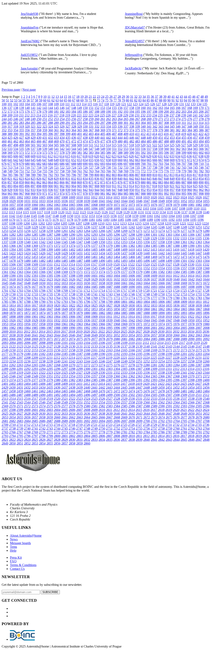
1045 (131, 201)
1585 (184, 272)
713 (9, 167)
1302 (161, 234)
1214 (131, 223)
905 (79, 186)
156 (120, 108)
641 (9, 160)
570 (15, 152)
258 (85, 119)
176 (27, 111)
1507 (20, 264)
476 (96, 141)
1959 (49, 324)
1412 (146, 249)
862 (38, 182)
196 (143, 111)
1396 (27, 249)
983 (114, 193)
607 (21, 156)
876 (120, 182)
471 (67, 141)
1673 (5, 287)
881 (149, 182)
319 (21, 126)
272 (166, 119)
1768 (87, 298)
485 (149, 141)
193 (125, 111)
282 (15, 122)
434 (62, 137)
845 (149, 178)
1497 (154, 260)
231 (137, 115)
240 (189, 115)
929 (9, 190)
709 (195, 164)
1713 (94, 290)
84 (144, 100)
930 (15, 190)
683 (44, 164)
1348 (87, 242)
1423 (20, 253)
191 (114, 111)
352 (4, 130)
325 (56, 126)
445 (125, 137)
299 (114, 122)
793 (56, 175)
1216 (145, 223)
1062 (49, 205)
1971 (139, 324)
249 (33, 119)
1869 (5, 313)
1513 (64, 264)
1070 (109, 205)
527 (183, 145)
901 (56, 186)
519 (137, 145)
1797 (94, 301)
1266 (102, 231)
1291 (79, 234)
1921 (183, 316)
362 (62, 130)
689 (79, 164)
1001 (12, 197)
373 (125, 130)
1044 (124, 201)
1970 (131, 324)
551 (114, 149)
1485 (64, 260)
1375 (79, 246)
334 (108, 126)
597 (172, 152)
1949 (184, 320)
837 (102, 178)
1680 (57, 287)
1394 (12, 249)
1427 (49, 253)
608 (27, 156)
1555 (169, 268)
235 (160, 115)
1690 (131, 287)
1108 (182, 208)
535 (21, 149)
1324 (116, 238)
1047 (146, 201)
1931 (49, 320)
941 (79, 190)
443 (114, 137)
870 (85, 182)
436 (73, 137)
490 (178, 141)
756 (50, 171)
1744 (116, 294)
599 (183, 152)
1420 (206, 249)
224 (96, 115)
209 (9, 115)
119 (112, 104)
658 (108, 160)
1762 (42, 298)
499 (21, 145)
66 (69, 100)
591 (137, 152)
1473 (184, 257)
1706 (42, 290)
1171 (19, 219)
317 (9, 126)
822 (15, 178)
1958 (42, 324)
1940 (116, 320)
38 (160, 96)
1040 (94, 201)
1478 (12, 260)
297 (102, 122)
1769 (94, 298)
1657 (94, 283)
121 (123, 104)
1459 (79, 257)
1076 (154, 205)
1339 (20, 242)
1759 (20, 298)
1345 (64, 242)
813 (172, 175)
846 (154, 178)
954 (154, 190)
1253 (5, 231)
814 (177, 175)
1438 (131, 253)
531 (206, 145)
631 (160, 156)
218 (61, 115)
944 (96, 190)
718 (38, 167)
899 (44, 186)
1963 (79, 324)
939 (67, 190)
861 (33, 182)
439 (91, 137)
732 (120, 167)
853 (195, 178)
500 (27, 145)
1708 (57, 290)
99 (206, 100)
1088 (34, 208)
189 (102, 111)
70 (86, 100)
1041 (102, 201)
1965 (94, 324)
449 (149, 137)
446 (131, 137)
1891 (169, 313)
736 (143, 167)
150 (85, 108)
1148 (55, 216)
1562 (12, 272)
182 (62, 111)
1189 (150, 219)
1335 (198, 238)
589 (125, 152)
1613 (183, 275)
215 (44, 115)
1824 (87, 305)
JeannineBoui (134, 14)
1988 (57, 328)
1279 (198, 231)
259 (91, 119)
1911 (109, 316)
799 (91, 175)
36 (152, 96)
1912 (116, 316)
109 (56, 104)
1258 (42, 231)
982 (108, 193)
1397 (34, 249)
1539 (49, 268)
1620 (27, 279)
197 (149, 111)
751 (21, 171)
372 (120, 130)
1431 (79, 253)
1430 (72, 253)
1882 (102, 313)
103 (21, 104)
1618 (12, 279)
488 (166, 141)
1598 (72, 275)
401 (79, 134)
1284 (27, 234)
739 (160, 167)
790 (38, 175)
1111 (203, 208)
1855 (109, 309)
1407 (109, 249)
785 (9, 175)
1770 (102, 298)
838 (108, 178)
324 (50, 126)
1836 (176, 305)
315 (206, 122)
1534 (12, 268)
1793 (64, 301)
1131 (141, 212)
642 (15, 160)
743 (183, 167)
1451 (20, 257)
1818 (42, 305)
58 (36, 100)
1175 (48, 219)
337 (125, 126)
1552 (146, 268)
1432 (87, 253)
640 (4, 160)
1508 (27, 264)
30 (127, 96)
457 (195, 137)
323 (44, 126)
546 (85, 149)
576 (50, 152)
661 (125, 160)
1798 (102, 301)
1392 (206, 246)
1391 (198, 246)
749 (9, 171)
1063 (57, 205)
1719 (139, 290)
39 (164, 96)
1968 (116, 324)
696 (120, 164)
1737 (64, 294)
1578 (131, 272)
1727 (198, 290)
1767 (79, 298)
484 (143, 141)
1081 (191, 205)
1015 (116, 197)
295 (91, 122)
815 (183, 175)
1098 (109, 208)
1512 (57, 264)
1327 (139, 238)
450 (154, 137)
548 (96, 149)
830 (62, 178)
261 (102, 119)
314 (201, 122)
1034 (49, 201)
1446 (191, 253)
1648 (27, 283)
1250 (191, 227)
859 (21, 182)
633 (172, 156)
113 (78, 104)
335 (114, 126)
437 (79, 137)
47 (198, 96)
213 (32, 115)
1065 (72, 205)
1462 (102, 257)
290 (62, 122)
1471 (169, 257)
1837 (184, 305)
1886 (131, 313)
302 (131, 122)
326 (62, 126)
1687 (109, 287)
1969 (124, 324)
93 (181, 100)
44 (185, 96)
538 (38, 149)
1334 (191, 238)
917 (148, 186)
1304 (176, 234)
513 (102, 145)
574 (38, 152)
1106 (167, 208)
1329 (154, 238)
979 (91, 193)
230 (131, 115)
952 (143, 190)
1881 (94, 313)
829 (56, 178)
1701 (5, 290)
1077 (161, 205)
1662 (131, 283)
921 (172, 186)
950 (131, 190)
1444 (176, 253)
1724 (176, 290)
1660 (116, 283)
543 (67, 149)
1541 (64, 268)
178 (38, 111)
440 (96, 137)
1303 (169, 234)
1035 (57, 201)
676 (4, 164)
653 (79, 160)
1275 (169, 231)
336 (120, 126)
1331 (168, 238)
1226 (12, 227)
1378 (102, 246)
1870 (12, 313)
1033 (42, 201)
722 (62, 167)
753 (33, 171)
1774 (131, 298)
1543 (79, 268)
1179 (77, 219)
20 (86, 96)
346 (178, 126)
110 (62, 104)
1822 (72, 305)
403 (91, 134)
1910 (102, 316)
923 (183, 186)
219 (67, 115)
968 (27, 193)
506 (62, 145)
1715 (109, 290)
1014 (109, 197)
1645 (5, 283)
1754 (191, 294)
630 (154, 156)
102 (15, 104)
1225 (5, 227)
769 (125, 171)
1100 (124, 208)
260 (96, 119)
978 (85, 193)
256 (73, 119)
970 (38, 193)
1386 (161, 246)
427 (21, 137)
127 (158, 104)
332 (96, 126)
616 (73, 156)
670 (178, 160)
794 (62, 175)
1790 (42, 301)
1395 (20, 249)
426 (15, 137)
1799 (109, 301)
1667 (169, 283)
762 (85, 171)
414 (154, 134)
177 (33, 111)
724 (73, 167)
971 (44, 193)
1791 (49, 301)
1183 (106, 219)
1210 (101, 223)
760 (73, 171)
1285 (34, 234)
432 (50, 137)
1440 (146, 253)
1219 (168, 223)
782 (201, 171)
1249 (184, 227)
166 (178, 108)
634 (177, 156)
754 (38, 171)
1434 (102, 253)
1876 (57, 313)
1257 (34, 231)
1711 (79, 290)
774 (154, 171)
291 (67, 122)
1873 (34, 313)
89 (164, 100)
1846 (42, 309)
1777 (154, 298)
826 (38, 178)
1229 (34, 227)
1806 (161, 301)
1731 (20, 294)
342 (154, 126)
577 (56, 152)
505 (56, 145)
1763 (49, 298)
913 (125, 186)
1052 (184, 201)
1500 (176, 260)
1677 (34, 287)
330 (85, 126)
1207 (79, 223)
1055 (206, 201)
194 (131, 111)
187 (91, 111)
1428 (57, 253)
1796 (87, 301)
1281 (5, 234)
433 (56, 137)
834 (85, 178)
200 (166, 111)
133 (193, 104)
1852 (87, 309)
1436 (116, 253)
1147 (48, 216)
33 (140, 96)
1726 (191, 290)
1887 (139, 313)
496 (4, 145)
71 (90, 100)
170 (201, 108)
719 (44, 167)
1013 (101, 197)
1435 (109, 253)
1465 (124, 257)
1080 (184, 205)
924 (189, 186)
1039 (87, 201)
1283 (20, 234)
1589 (5, 275)
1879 (79, 313)
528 (189, 145)
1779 (169, 298)
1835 (169, 305)
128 (164, 104)
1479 (20, 260)
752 (27, 171)
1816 (27, 305)
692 (96, 164)
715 (21, 167)
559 (160, 149)
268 (143, 119)
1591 (20, 275)
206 (201, 111)
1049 (161, 201)
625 (125, 156)
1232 (57, 227)
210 (15, 115)
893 (9, 186)
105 (33, 104)
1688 (116, 287)
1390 (191, 246)
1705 (34, 290)
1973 (154, 324)
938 (62, 190)
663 (137, 160)
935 (44, 190)
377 (149, 130)
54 (20, 100)
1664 (146, 283)
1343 (49, 242)
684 (50, 164)
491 (183, 141)
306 (154, 122)
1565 (34, 272)
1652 (57, 283)
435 (67, 137)
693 (102, 164)
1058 (20, 205)
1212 (116, 223)
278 (201, 119)
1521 (124, 264)
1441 (154, 253)
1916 (146, 316)
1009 (72, 197)
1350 (102, 242)
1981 (5, 328)
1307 (198, 234)
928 (4, 190)
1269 (124, 231)
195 (137, 111)
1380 (116, 246)
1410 (131, 249)
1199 (19, 223)
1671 (198, 283)
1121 (68, 212)
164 (166, 108)
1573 (94, 272)
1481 (34, 260)
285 (33, 122)
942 (85, 190)
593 (149, 152)
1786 (12, 301)
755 (44, 171)
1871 (20, 313)
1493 (124, 260)
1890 (161, 313)
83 (140, 100)
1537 (34, 268)
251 (44, 119)
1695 (169, 287)
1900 (27, 316)
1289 (64, 234)
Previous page (11, 89)
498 (15, 145)
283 (21, 122)
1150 (70, 216)
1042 (109, 201)
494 (201, 141)
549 (102, 149)
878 (131, 182)
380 (166, 130)
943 (91, 190)
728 (96, 167)
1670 (191, 283)
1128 (119, 212)
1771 (109, 298)
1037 (72, 201)
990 (154, 193)
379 (160, 130)
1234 (72, 227)
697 (125, 164)
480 (120, 141)
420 (189, 134)
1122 (75, 212)
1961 (64, 324)
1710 (72, 290)
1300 (146, 234)
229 (125, 115)
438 (85, 137)
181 (56, 111)
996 (189, 193)
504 (50, 145)
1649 (34, 283)
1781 (184, 298)
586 (108, 152)
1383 (139, 246)
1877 (64, 313)
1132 (148, 212)
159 (137, 108)
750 (15, 171)
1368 (27, 246)
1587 (198, 272)
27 (115, 96)
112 (73, 104)
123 (135, 104)
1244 (146, 227)
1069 (102, 205)
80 (127, 100)
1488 (87, 260)
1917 (154, 316)
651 (67, 160)
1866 (191, 309)
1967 (109, 324)
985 (125, 193)
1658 (102, 283)
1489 (94, 260)
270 (154, 119)
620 (96, 156)
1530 (191, 264)
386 (201, 130)
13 (57, 96)
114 (84, 104)
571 (21, 152)
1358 (161, 242)
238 (177, 115)
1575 (109, 272)
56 (28, 100)
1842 (12, 309)
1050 (169, 201)
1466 (131, 257)
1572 (87, 272)
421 (195, 134)
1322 (101, 238)
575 (44, 152)
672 (189, 160)
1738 (72, 294)
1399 (49, 249)
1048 (154, 201)
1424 (27, 253)
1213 (123, 223)
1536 (27, 268)
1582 (161, 272)
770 (131, 171)
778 (178, 171)
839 (114, 178)
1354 (131, 242)
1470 (161, 257)
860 (27, 182)
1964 (87, 324)
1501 (184, 260)
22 (94, 96)
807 (137, 175)
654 (85, 160)
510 (85, 145)
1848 (57, 309)
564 (189, 149)
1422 (12, 253)
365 (79, 130)
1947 (169, 320)
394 (38, 134)
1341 (34, 242)
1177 (63, 219)
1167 (193, 216)
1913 (124, 316)
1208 (86, 223)
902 (62, 186)
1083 (206, 205)
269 (149, 119)
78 (119, 100)
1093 (72, 208)
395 (44, 134)
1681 (64, 287)
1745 (124, 294)
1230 (42, 227)
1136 (177, 212)
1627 (79, 279)
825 (33, 178)
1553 (154, 268)
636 (189, 156)
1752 (176, 294)
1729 (5, 294)
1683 (79, 287)
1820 (57, 305)
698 (131, 164)
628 (143, 156)
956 (166, 190)
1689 (124, 287)
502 (38, 145)
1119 (54, 212)
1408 (116, 249)
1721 (154, 290)
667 (160, 160)
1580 (146, 272)
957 (172, 190)
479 (114, 141)
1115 (26, 212)
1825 (94, 305)
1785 (5, 301)
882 (154, 182)
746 (201, 167)
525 (172, 145)
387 (207, 130)
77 (115, 100)
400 (73, 134)
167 (183, 108)
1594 (42, 275)
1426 (42, 253)
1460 (87, 257)
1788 (27, 301)
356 (27, 130)
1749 (154, 294)
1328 (146, 238)
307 (160, 122)
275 (183, 119)
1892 (176, 313)
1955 (20, 324)
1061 (42, 205)
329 (79, 126)
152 (96, 108)
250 (38, 119)
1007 (57, 197)
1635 (139, 279)
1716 (116, 290)
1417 (183, 249)
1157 (121, 216)
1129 (126, 212)
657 (102, 160)
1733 (34, 294)
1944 (146, 320)
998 (201, 193)
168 (189, 108)
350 (201, 126)
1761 (34, 298)
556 (143, 149)
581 (79, 152)
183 (67, 111)
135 (204, 104)
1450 (12, 257)
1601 (94, 275)
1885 (124, 313)
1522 (131, 264)
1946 (161, 320)
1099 (116, 208)
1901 (34, 316)
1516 (86, 264)
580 (73, 152)
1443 (169, 253)
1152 (84, 216)
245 (9, 119)
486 (154, 141)
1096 (94, 208)
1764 (57, 298)
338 (131, 126)
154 (108, 108)
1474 (191, 257)
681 (33, 164)
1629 (94, 279)
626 (131, 156)
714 (15, 167)
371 (114, 130)
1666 (161, 283)
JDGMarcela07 (135, 27)
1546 (102, 268)
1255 (20, 231)
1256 (27, 231)
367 (91, 130)
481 (125, 141)
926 (201, 186)
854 (201, 178)
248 (27, 119)
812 (166, 175)
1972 (146, 324)
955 (160, 190)
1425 (34, 253)
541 (56, 149)
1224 (205, 223)
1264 (87, 231)
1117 (40, 212)
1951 (198, 320)
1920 (176, 316)
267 (137, 119)
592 (143, 152)
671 (183, 160)
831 (67, 178)
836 (96, 178)
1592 (27, 275)
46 (193, 96)
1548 (116, 268)
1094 (79, 208)
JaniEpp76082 (30, 41)
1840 (206, 305)
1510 (42, 264)
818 (201, 175)
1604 (116, 275)
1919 (168, 316)
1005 (42, 197)
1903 (49, 316)
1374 (72, 246)
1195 (193, 219)
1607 (139, 275)
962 (201, 190)
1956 (27, 324)
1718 (131, 290)
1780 (176, 298)
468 (50, 141)
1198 (12, 223)
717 (33, 167)
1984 (27, 328)
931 (21, 190)
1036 (64, 201)
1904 (57, 316)
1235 (79, 227)
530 (201, 145)
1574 (102, 272)
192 (120, 111)
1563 (20, 272)
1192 (171, 219)
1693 (154, 287)
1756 (206, 294)
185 (79, 111)
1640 (176, 279)
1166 (186, 216)
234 (154, 115)
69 (82, 100)
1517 (94, 264)
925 (195, 186)
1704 (27, 290)
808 (143, 175)
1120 (61, 212)
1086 (20, 208)
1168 (200, 216)
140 (27, 108)
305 (149, 122)
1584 (176, 272)
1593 (34, 275)
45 (189, 96)
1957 (34, 324)
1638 (161, 279)
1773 (124, 298)
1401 (64, 249)
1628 (87, 279)
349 (195, 126)
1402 (72, 249)
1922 (191, 316)
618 (85, 156)
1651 (49, 283)
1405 (94, 249)
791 (44, 175)
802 (108, 175)
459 (207, 137)
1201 (34, 223)
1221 (183, 223)
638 (201, 156)
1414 (161, 249)
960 (189, 190)
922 (177, 186)
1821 (64, 305)
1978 (191, 324)
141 (33, 108)
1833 (154, 305)
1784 (206, 298)
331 (91, 126)
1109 (189, 208)
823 (21, 178)
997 (195, 193)
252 (50, 119)
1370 (42, 246)
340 (143, 126)
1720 (146, 290)
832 (73, 178)
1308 (206, 234)
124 (141, 104)
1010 (79, 197)
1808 (176, 301)
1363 (198, 242)
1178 (70, 219)
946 (108, 190)
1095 (87, 208)
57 (32, 100)
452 (166, 137)
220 (73, 115)
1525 (154, 264)
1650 (42, 283)
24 (102, 96)
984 (120, 193)
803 (114, 175)
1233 (64, 227)
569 (9, 152)
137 (9, 108)
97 (198, 100)
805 (125, 175)
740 (166, 167)
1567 (49, 272)
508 (73, 145)
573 (33, 152)
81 (131, 100)
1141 (5, 216)
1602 (102, 275)
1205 (64, 223)
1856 (116, 309)
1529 (183, 264)
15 (65, 96)
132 (187, 104)
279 (207, 119)
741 (172, 167)
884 (166, 182)
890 (201, 182)
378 (154, 130)
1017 (131, 197)
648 (50, 160)
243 (206, 115)
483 (137, 141)
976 (73, 193)
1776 (146, 298)
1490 (102, 260)
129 (169, 104)
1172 (26, 219)
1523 (139, 264)
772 (143, 171)
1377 (94, 246)
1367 (20, 246)
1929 (34, 320)
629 (148, 156)
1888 (146, 313)
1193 (179, 219)
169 (195, 108)
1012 (94, 197)
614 (61, 156)
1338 (12, 242)
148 (73, 108)
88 (160, 100)
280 (4, 122)
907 (91, 186)
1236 (87, 227)
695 (114, 164)
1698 (191, 287)
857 (9, 182)
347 (183, 126)
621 (102, 156)
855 (207, 178)
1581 (154, 272)
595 (160, 152)
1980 (206, 324)
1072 (124, 205)
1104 (153, 208)
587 (114, 152)
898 (38, 186)
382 (178, 130)
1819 (49, 305)
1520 (116, 264)
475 (91, 141)
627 (137, 156)
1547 (109, 268)
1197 (5, 223)
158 (131, 108)
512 (96, 145)
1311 (20, 238)
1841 (5, 309)
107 (44, 104)
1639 (169, 279)
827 (44, 178)
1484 (57, 260)
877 (125, 182)
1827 (109, 305)
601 (195, 152)
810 (154, 175)
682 (38, 164)
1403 (79, 249)
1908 (87, 316)
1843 (20, 309)
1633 (124, 279)
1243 (139, 227)
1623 (49, 279)
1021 (161, 197)
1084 (5, 208)
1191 (164, 219)
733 (125, 167)
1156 (113, 216)
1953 (5, 324)
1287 (49, 234)
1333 (183, 238)
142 (38, 108)
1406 (102, 249)
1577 (124, 272)
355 (21, 130)
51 (7, 100)
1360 (176, 242)
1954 (12, 324)
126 (152, 104)
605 (9, 156)
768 (120, 171)
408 (120, 134)
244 (4, 119)
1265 (94, 231)
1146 (41, 216)
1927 (20, 320)
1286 (42, 234)
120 (117, 104)
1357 (154, 242)
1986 (42, 328)
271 (160, 119)
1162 (157, 216)
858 (15, 182)
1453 (34, 257)
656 (96, 160)
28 (119, 96)
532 (4, 149)
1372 (57, 246)
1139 (199, 212)
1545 (94, 268)
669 (172, 160)
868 (73, 182)
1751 (169, 294)
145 (56, 108)
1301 (154, 234)
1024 (183, 197)
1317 (64, 238)
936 (50, 190)
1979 (198, 324)
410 (131, 134)
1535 (20, 268)
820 (4, 178)
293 (79, 122)
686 (62, 164)
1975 (169, 324)
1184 (113, 219)
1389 (184, 246)
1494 (131, 260)
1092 (64, 208)
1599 (79, 275)
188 (96, 111)
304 (143, 122)
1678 (42, 287)
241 (195, 115)
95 (189, 100)
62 (53, 100)
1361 (184, 242)
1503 (198, 260)
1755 (198, 294)
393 (33, 134)
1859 (139, 309)
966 (15, 193)
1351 (109, 242)
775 (160, 171)
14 (61, 96)
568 (4, 152)
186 (85, 111)
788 (27, 175)
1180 (84, 219)
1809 (184, 301)
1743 (109, 294)
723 (67, 167)
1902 (42, 316)
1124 (90, 212)
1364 (206, 242)
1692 (146, 287)
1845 (34, 309)
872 (96, 182)
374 (131, 130)
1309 (5, 238)
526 (177, 145)
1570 (72, 272)
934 (38, 190)
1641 (184, 279)
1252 (206, 227)
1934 (72, 320)
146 (62, 108)
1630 (102, 279)
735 (137, 167)
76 (111, 100)
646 (38, 160)
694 (108, 164)
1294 (102, 234)
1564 (27, 272)
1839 (198, 305)
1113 (12, 212)
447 (137, 137)
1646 (12, 283)
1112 (5, 212)
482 (131, 141)
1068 (94, 205)
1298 (131, 234)
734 (131, 167)
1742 (102, 294)
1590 (12, 275)
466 (38, 141)
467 (44, 141)
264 (120, 119)
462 (15, 141)
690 (85, 164)
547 (91, 149)
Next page (29, 89)
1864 (176, 309)
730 (108, 167)
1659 (109, 283)
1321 (94, 238)
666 (154, 160)
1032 (34, 201)
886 (178, 182)
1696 (176, 287)
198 (154, 111)
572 (27, 152)
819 (206, 175)
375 (137, 130)
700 (143, 164)
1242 (131, 227)
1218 (160, 223)
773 (149, 171)
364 (73, 130)
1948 (176, 320)
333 (102, 126)
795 (67, 175)
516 (119, 145)
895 (21, 186)
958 (178, 190)
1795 (79, 301)
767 (114, 171)
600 (189, 152)
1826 (102, 305)
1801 (124, 301)
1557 (184, 268)
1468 (146, 257)
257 (79, 119)
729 (102, 167)
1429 (64, 253)
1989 (64, 328)
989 (149, 193)
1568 (57, 272)
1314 (42, 238)
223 (90, 115)
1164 (171, 216)
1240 (116, 227)
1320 (86, 238)
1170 (12, 219)
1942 (131, 320)
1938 (102, 320)
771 (137, 171)
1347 (79, 242)
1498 (161, 260)
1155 (106, 216)
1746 (131, 294)
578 (62, 152)
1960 (57, 324)
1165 (179, 216)
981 (102, 193)
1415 (168, 249)
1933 (64, 320)
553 (125, 149)
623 (114, 156)
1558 (191, 268)
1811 (198, 301)
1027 (206, 197)
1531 (198, 264)
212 (27, 115)
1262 (72, 231)
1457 (64, 257)
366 (85, 130)
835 (91, 178)
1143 (19, 216)
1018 (139, 197)
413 (148, 134)
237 (172, 115)
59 (40, 100)
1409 (124, 249)
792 (50, 175)
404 (96, 134)
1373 (64, 246)
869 (79, 182)
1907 (79, 316)
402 (85, 134)
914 (131, 186)
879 (137, 182)
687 (67, 164)
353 (9, 130)
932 (27, 190)
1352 (116, 242)
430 (38, 137)
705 (172, 164)
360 (50, 130)
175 (21, 111)
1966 (102, 324)
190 (108, 111)
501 (33, 145)
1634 (131, 279)
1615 (198, 275)
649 (56, 160)
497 (9, 145)
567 (207, 149)
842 (131, 178)
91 (173, 100)
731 (114, 167)
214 (38, 115)
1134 (162, 212)
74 (102, 100)
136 (4, 108)
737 (149, 167)
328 (73, 126)
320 (27, 126)
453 (172, 137)
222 (85, 115)
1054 (198, 201)
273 (172, 119)
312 (189, 122)
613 (56, 156)
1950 (191, 320)
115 (89, 104)
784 (4, 175)
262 (108, 119)
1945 (154, 320)
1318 (72, 238)
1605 (124, 275)
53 (15, 100)
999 (207, 193)
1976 (176, 324)
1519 (109, 264)
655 (91, 160)
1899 (20, 316)
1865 (184, 309)
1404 (87, 249)
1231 (49, 227)
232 (143, 115)
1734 (42, 294)
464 (27, 141)
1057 (12, 205)
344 (166, 126)
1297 (124, 234)
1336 (206, 238)
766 (108, 171)
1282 (12, 234)
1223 (198, 223)
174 (15, 111)
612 (50, 156)
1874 (42, 313)
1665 (154, 283)
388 (4, 134)
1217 (153, 223)
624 (119, 156)
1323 (109, 238)
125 (146, 104)
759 (67, 171)
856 (4, 182)
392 (27, 134)
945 (102, 190)
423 (206, 134)
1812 (206, 301)
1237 (94, 227)
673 (195, 160)
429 (33, 137)
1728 (206, 290)
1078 (169, 205)
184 (73, 111)
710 (201, 164)
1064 (64, 205)
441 (102, 137)
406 (108, 134)
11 (49, 96)
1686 (102, 287)
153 (102, 108)
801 (102, 175)
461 (9, 141)
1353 (124, 242)
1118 (47, 212)
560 (166, 149)
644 (27, 160)
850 (178, 178)
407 (114, 134)
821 (9, 178)
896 (27, 186)
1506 (12, 264)
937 (56, 190)
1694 (161, 287)
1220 (175, 223)
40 (169, 96)
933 (33, 190)
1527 (168, 264)
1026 (198, 197)
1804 (146, 301)
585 (102, 152)
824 (27, 178)
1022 (168, 197)
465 (33, 141)
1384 (146, 246)
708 (189, 164)
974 (62, 193)
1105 (160, 208)
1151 (77, 216)
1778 (161, 298)
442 (108, 137)
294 (85, 122)
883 (160, 182)
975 (67, 193)
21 (90, 96)
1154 (99, 216)
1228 (27, 227)
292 (73, 122)
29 (123, 96)
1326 (131, 238)
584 (96, 152)
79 (123, 100)
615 (67, 156)
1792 (57, 301)
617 (79, 156)
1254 (12, 231)
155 (114, 108)
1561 (5, 272)
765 (102, 171)
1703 (20, 290)
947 (114, 190)
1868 (206, 309)
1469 (154, 257)
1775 (139, 298)
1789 (34, 301)
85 (148, 100)
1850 (72, 309)
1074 (139, 205)
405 (102, 134)
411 (137, 134)
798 (85, 175)
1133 (155, 212)
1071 (116, 205)
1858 (131, 309)
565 (195, 149)
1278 (191, 231)
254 (62, 119)
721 (56, 167)
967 (21, 193)
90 (169, 100)
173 (9, 111)
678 (15, 164)
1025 (191, 197)
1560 (206, 268)
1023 (176, 197)
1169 (5, 219)
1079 (176, 205)
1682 (72, 287)
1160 (142, 216)
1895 (198, 313)
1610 (161, 275)
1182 (99, 219)
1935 (79, 320)
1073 (131, 205)
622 (108, 156)
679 (21, 164)
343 (160, 126)
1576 (116, 272)
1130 (133, 212)
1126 (104, 212)
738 (154, 167)
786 (15, 175)
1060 (34, 205)
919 (160, 186)
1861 (154, 309)
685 (56, 164)
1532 (206, 264)
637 (195, 156)
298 (108, 122)
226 (108, 115)
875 (114, 182)
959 (183, 190)
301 (125, 122)
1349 (94, 242)
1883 (109, 313)
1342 (42, 242)
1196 (200, 219)
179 (44, 111)
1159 (135, 216)
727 (91, 167)
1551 (139, 268)
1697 (184, 287)
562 (178, 149)
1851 (79, 309)
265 (125, 119)
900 (50, 186)
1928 (27, 320)
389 (9, 134)
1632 (116, 279)
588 (120, 152)
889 (195, 182)
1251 (198, 227)
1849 (64, 309)
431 (44, 137)
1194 (186, 219)
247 (21, 119)
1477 (5, 260)
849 (172, 178)
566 (201, 149)
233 (148, 115)
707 (183, 164)
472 (73, 141)
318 (15, 126)
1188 (142, 219)
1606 (131, 275)
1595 (49, 275)
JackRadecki (133, 68)
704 (166, 164)
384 (189, 130)
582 (85, 152)
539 (44, 149)
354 (15, 130)
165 (172, 108)
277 (195, 119)
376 (143, 130)
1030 (20, 201)
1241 (124, 227)
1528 (176, 264)
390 (15, 134)
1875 (49, 313)
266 (131, 119)
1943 (139, 320)
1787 (20, 301)
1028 (5, 201)
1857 (124, 309)
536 (27, 149)
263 (114, 119)
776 (166, 171)
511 (91, 145)
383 (183, 130)
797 (79, 175)
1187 (135, 219)
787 (21, 175)
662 (131, 160)
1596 (57, 275)
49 (206, 96)
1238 (102, 227)
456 (189, 137)
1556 (176, 268)
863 (44, 182)
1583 (169, 272)
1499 (169, 260)
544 (73, 149)
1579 (139, 272)
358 (38, 130)
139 (21, 108)
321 (33, 126)
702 (154, 164)
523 (160, 145)
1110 (196, 208)
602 (201, 152)
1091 (57, 208)
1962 (72, 324)
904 (73, 186)
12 (53, 96)
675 (207, 160)
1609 (154, 275)
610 (38, 156)
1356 (146, 242)
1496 (146, 260)
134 (198, 104)
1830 (131, 305)
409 (125, 134)
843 (137, 178)
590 (131, 152)
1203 (49, 223)
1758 (12, 298)
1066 (79, 205)
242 (201, 115)
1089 (42, 208)
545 (79, 149)
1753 (184, 294)
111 (67, 104)
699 (137, 164)
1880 (87, 313)
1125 (97, 212)
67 (73, 100)
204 (189, 111)
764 (96, 171)
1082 (198, 205)
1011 (87, 197)
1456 (57, 257)
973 (56, 193)
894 (15, 186)
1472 (176, 257)
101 (9, 104)
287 (44, 122)
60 (44, 100)
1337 (5, 242)
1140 (206, 212)
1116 (33, 212)
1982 (12, 328)
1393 (5, 249)
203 (183, 111)
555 (137, 149)
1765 (64, 298)
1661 (124, 283)
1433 (94, 253)
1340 (27, 242)
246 (15, 119)
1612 (176, 275)
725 (79, 167)
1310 (12, 238)
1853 (94, 309)
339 (137, 126)
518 (131, 145)
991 (160, 193)
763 (91, 171)
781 (195, 171)
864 (50, 182)
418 (177, 134)
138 (15, 108)
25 (106, 96)
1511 (49, 264)
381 (172, 130)
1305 (184, 234)
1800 (116, 301)
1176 (55, 219)
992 (166, 193)
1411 (139, 249)
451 (160, 137)
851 (183, 178)
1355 (139, 242)
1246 (161, 227)
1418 (191, 249)
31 (131, 96)
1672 (206, 283)
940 (73, 190)
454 (178, 137)
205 (195, 111)
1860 (146, 309)
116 (95, 104)
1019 (146, 197)
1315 (49, 238)
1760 (27, 298)
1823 (79, 305)
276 (189, 119)
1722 (161, 290)
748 (4, 171)
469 (56, 141)
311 (183, 122)
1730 (12, 294)
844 (143, 178)
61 (49, 100)
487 (160, 141)
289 (56, 122)
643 (21, 160)
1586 (191, 272)
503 (44, 145)
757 (56, 171)
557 (149, 149)
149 (79, 108)
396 (50, 134)
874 (108, 182)
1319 (79, 238)
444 (120, 137)
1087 (27, 208)
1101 (131, 208)
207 (207, 111)
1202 (41, 223)
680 (27, 164)
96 (193, 100)
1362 (191, 242)
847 (160, 178)
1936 (87, 320)
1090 (49, 208)
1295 (109, 234)
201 (172, 111)
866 (62, 182)
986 (131, 193)
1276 (176, 231)
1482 (42, 260)
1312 (27, 238)
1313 (34, 238)
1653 (64, 283)
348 (189, 126)
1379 (109, 246)
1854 (102, 309)
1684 (87, 287)
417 (172, 134)
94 (185, 100)
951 (137, 190)
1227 (20, 227)
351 (207, 126)
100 (4, 104)
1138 (191, 212)
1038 (79, 201)
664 (143, 160)
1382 (131, 246)
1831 (139, 305)
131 (181, 104)
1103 (146, 208)
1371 (49, 246)
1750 (161, 294)
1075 (146, 205)
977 (79, 193)
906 (85, 186)
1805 (154, 301)
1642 (191, 279)
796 (73, 175)
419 (183, 134)
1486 (72, 260)
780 (189, 171)
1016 (124, 197)
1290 (72, 234)
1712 (86, 290)
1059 (27, 205)
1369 (34, 246)
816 (189, 175)
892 (4, 186)
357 (33, 130)
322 (38, 126)
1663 (139, 283)
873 (102, 182)
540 (50, 149)
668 (166, 160)
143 (44, 108)
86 (152, 100)
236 (166, 115)
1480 (27, 260)
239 (183, 115)
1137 (184, 212)
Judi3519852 (29, 55)
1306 (191, 234)
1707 (49, 290)
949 (125, 190)
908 (96, 186)
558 (154, 149)
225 (102, 115)
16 (69, 96)
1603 (109, 275)
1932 (57, 320)
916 (143, 186)
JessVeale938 (29, 14)
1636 (146, 279)
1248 (176, 227)
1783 (198, 298)
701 (149, 164)
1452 (27, 257)
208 (4, 115)
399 (67, 134)
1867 (198, 309)
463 (21, 141)
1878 (72, 313)
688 (73, 164)
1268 (116, 231)
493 (195, 141)
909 (102, 186)
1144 (26, 216)
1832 (146, 305)
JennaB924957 (135, 41)
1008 (64, 197)
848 (166, 178)
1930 (42, 320)
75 (106, 100)
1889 (154, 313)
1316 (57, 238)
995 (183, 193)
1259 (49, 231)
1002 (20, 197)
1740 (87, 294)
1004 (34, 197)
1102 (138, 208)
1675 (20, 287)
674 (201, 160)
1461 (94, 257)
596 (166, 152)
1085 (12, 208)
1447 (198, 253)
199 (160, 111)
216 (50, 115)
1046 (139, 201)
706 (178, 164)
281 (9, 122)
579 (67, 152)
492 (189, 141)
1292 (87, 234)
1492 (116, 260)
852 (189, 178)
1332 (176, 238)
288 (50, 122)
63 (57, 100)
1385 (154, 246)
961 (195, 190)
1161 (150, 216)
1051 (176, 201)
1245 (154, 227)
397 (56, 134)
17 (73, 96)
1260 (57, 231)
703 (160, 164)
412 (143, 134)
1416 (176, 249)
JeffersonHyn (133, 55)
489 (172, 141)
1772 (116, 298)
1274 (161, 231)
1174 (41, 219)
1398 (42, 249)
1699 (198, 287)
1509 (34, 264)
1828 (116, 305)
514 (108, 145)
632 (166, 156)
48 (202, 96)
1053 (191, 201)
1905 (64, 316)
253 (56, 119)
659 (114, 160)
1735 (49, 294)
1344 (57, 242)
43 (181, 96)
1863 (169, 309)
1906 (72, 316)
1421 (5, 253)
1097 (102, 208)
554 (131, 149)
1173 (34, 219)
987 (137, 193)
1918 (161, 316)
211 (21, 115)
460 (4, 141)
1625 (64, 279)
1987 (49, 328)
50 (3, 100)
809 (149, 175)
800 (96, 175)
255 (67, 119)
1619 (20, 279)
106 (38, 104)
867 (67, 182)
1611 (169, 275)
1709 (64, 290)
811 (160, 175)
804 (120, 175)
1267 (109, 231)
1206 (71, 223)
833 (79, 178)
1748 (146, 294)
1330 (161, 238)
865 (56, 182)
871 (91, 182)
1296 (116, 234)
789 (33, 175)
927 (206, 186)
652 (73, 160)
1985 (34, 328)
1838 (191, 305)
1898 (12, 316)
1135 (170, 212)
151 (91, 108)
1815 (20, 305)
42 (177, 96)
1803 (139, 301)
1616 (206, 275)
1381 (124, 246)
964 (4, 193)
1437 (124, 253)
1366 (12, 246)
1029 (12, 201)
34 (144, 96)
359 (44, 130)
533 (9, 149)
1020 (154, 197)
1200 (26, 223)
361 (56, 130)
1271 (139, 231)
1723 (168, 290)
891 (207, 182)
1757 (5, 298)
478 (108, 141)
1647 (20, 283)
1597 (64, 275)
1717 (124, 290)
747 (207, 167)
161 (149, 108)
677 (9, 164)
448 (143, 137)
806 (131, 175)
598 (178, 152)
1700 (206, 287)
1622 (42, 279)
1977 (184, 324)
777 (172, 171)
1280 (206, 231)
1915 (139, 316)
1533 (5, 268)
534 (15, 149)
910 (108, 186)
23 (98, 96)
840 (120, 178)
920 (166, 186)
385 (195, 130)
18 (78, 96)
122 (129, 104)
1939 (109, 320)
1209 (93, 223)
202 (178, 111)
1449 (5, 257)
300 (120, 122)
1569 (64, 272)
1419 (198, 249)
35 (148, 96)
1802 (131, 301)
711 (207, 164)
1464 (116, 257)
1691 (139, 287)
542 (62, 149)
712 (4, 167)
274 (178, 119)
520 (143, 145)
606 (15, 156)
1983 (20, 328)
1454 (42, 257)
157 (125, 108)
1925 (5, 320)
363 (67, 130)
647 (44, 160)
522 (154, 145)
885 (172, 182)
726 (85, 167)
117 (101, 104)
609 (33, 156)
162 (154, 108)
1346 (72, 242)
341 (149, 126)
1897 (5, 316)
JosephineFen (30, 27)
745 (195, 167)
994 (178, 193)
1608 (146, 275)
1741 (94, 294)
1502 (191, 260)
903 (67, 186)
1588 (206, 272)
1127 (112, 212)
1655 (79, 283)
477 (102, 141)
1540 (57, 268)
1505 (5, 264)
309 (172, 122)
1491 (109, 260)
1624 (57, 279)
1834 (161, 305)
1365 (5, 246)
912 (119, 186)
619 (90, 156)
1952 (206, 320)
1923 (198, 316)
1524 (146, 264)
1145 (34, 216)
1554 (161, 268)
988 (143, 193)
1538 (42, 268)
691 (91, 164)
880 (143, 182)
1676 (27, 287)
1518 (101, 264)
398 (62, 134)
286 (38, 122)
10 (45, 96)
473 (79, 141)
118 (106, 104)
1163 (164, 216)
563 (183, 149)
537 (33, 149)
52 (11, 100)
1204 (56, 223)
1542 (72, 268)
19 (82, 96)
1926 (12, 320)
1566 (42, 272)
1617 (5, 279)
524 (166, 145)
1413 (154, 249)
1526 (161, 264)
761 (79, 171)
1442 (161, 253)
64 (61, 100)
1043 (116, 201)
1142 (12, 216)
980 (96, 193)
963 (207, 190)
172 (4, 111)
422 (201, 134)
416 (166, 134)
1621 (34, 279)
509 (79, 145)
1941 (124, 320)
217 (56, 115)
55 (24, 100)
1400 (57, 249)
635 (183, 156)
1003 (27, 197)
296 (96, 122)
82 (135, 100)
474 (85, 141)
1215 (138, 223)
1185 (121, 219)
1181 (92, 219)
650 (62, 160)
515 (114, 145)
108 (50, 104)
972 (50, 193)
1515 (79, 264)
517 (125, 145)
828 (50, 178)
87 (156, 100)
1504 (206, 260)
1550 (131, 268)
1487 (79, 260)
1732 (27, 294)
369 (102, 130)
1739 (79, 294)
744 (189, 167)
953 (149, 190)
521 (148, 145)
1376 (87, 246)
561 (172, 149)
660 (120, 160)
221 (79, 115)
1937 (94, 320)
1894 (191, 313)
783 (207, 171)
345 (172, 126)
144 (50, 108)
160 (143, 108)
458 (201, 137)
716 (27, 167)
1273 (154, 231)
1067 (87, 205)
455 (183, 137)
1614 (191, 275)
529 (195, 145)
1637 (154, 279)
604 (4, 156)
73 (98, 100)
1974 (161, 324)
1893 (184, 313)
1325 (124, 238)
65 (65, 100)
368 (96, 130)
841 (125, 178)
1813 (5, 305)
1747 (139, 294)
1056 (5, 205)
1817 (34, 305)
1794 (72, 301)
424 (4, 137)
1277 (184, 231)
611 (44, 156)
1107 (175, 208)
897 (33, 186)
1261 (64, 231)
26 (111, 96)
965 (9, 193)
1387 (169, 246)
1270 (131, 231)
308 (166, 122)
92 (177, 100)
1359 (169, 242)
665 (149, 160)
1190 (157, 219)
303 (137, 122)
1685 (94, 287)
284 (27, 122)
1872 (27, 313)
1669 (184, 283)
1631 (109, 279)
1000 (5, 197)
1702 (12, 290)
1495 (139, 260)
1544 (87, 268)
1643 (198, 279)
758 (62, 171)
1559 (198, 268)
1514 (72, 264)
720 (50, 167)
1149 (63, 216)
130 (175, 104)
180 (50, 111)
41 (173, 96)
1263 (79, 231)
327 (67, 126)
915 (137, 186)
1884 (116, 313)
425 (9, 137)
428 (27, 137)
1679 (49, 287)
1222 (190, 223)
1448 (206, 253)
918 (154, 186)
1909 (94, 316)
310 (178, 122)
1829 (124, 305)
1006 (49, 197)
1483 (49, 260)
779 (183, 171)
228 (119, 115)
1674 (12, 287)
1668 (176, 283)
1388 (176, 246)
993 (172, 193)
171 (207, 108)
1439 (139, 253)
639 (206, 156)
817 (195, 175)
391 (21, 134)
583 (91, 152)
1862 (161, 309)
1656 (87, 283)
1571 (79, 272)
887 (183, 182)
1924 (206, 316)
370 (108, 130)
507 (67, 145)
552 (120, 149)
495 (207, 141)
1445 (184, 253)
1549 (124, 268)
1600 (87, 275)
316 (4, 126)
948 (120, 190)
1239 (109, 227)
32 (135, 96)
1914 (131, 316)
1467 (139, 257)
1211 (108, 223)
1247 (169, 227)
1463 (109, 257)
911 (114, 186)
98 (202, 100)
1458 (72, 257)
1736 (57, 294)
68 (78, 100)
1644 (206, 279)
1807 (169, 301)
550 (108, 149)
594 (154, 152)
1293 (94, 234)
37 (156, 96)
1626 (72, 279)
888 (189, 182)
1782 (191, 298)
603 (207, 152)
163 (160, 108)
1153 (92, 216)
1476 (206, 257)
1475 (198, 257)
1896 (206, 313)
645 (33, 160)
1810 (191, 301)
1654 (72, 283)
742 (178, 167)
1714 (101, 290)
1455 (49, 257)
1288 (57, 234)
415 (160, 134)
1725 (183, 290)
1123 (83, 212)
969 (33, 193)
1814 (12, 305)
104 (27, 104)
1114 (19, 212)
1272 (146, 231)
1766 (72, 298)
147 (67, 108)
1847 (49, 309)
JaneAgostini (29, 68)
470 (62, 141)
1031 (27, 201)
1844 (27, 309)
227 (114, 115)
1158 (128, 216)
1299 (139, 234)
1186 (128, 219)
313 (195, 122)
